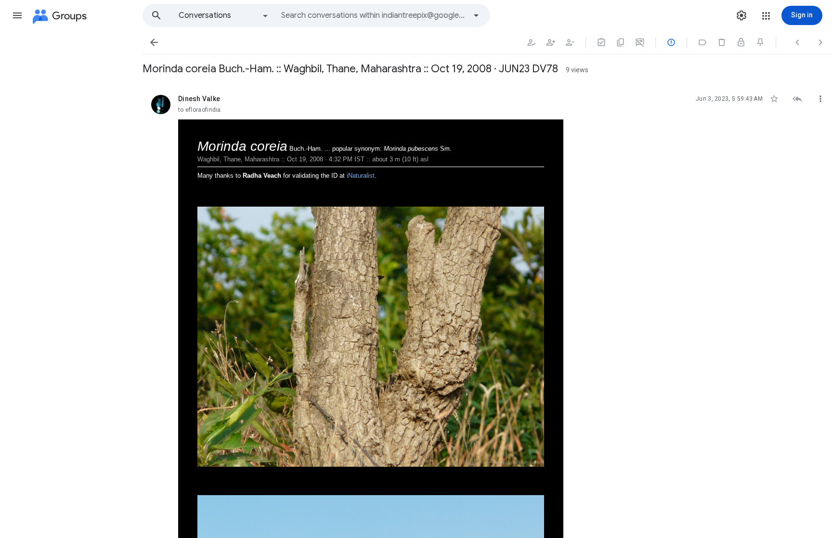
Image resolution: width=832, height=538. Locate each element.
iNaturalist (361, 175)
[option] (224, 15)
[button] (17, 15)
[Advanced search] (476, 15)
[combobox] (374, 15)
